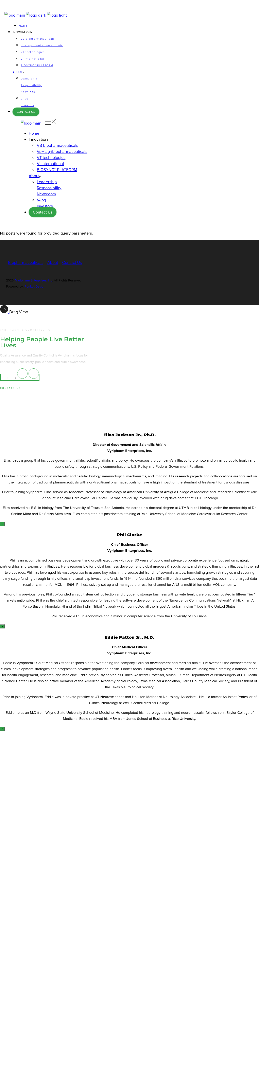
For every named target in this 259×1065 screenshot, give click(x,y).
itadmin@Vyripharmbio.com (19, 8)
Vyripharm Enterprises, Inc (33, 280)
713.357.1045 (8, 408)
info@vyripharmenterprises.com (20, 398)
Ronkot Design (34, 286)
